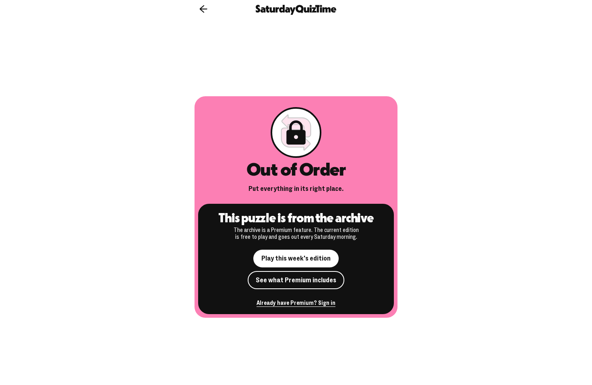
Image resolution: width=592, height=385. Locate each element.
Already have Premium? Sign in (296, 303)
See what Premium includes (296, 280)
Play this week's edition (296, 258)
